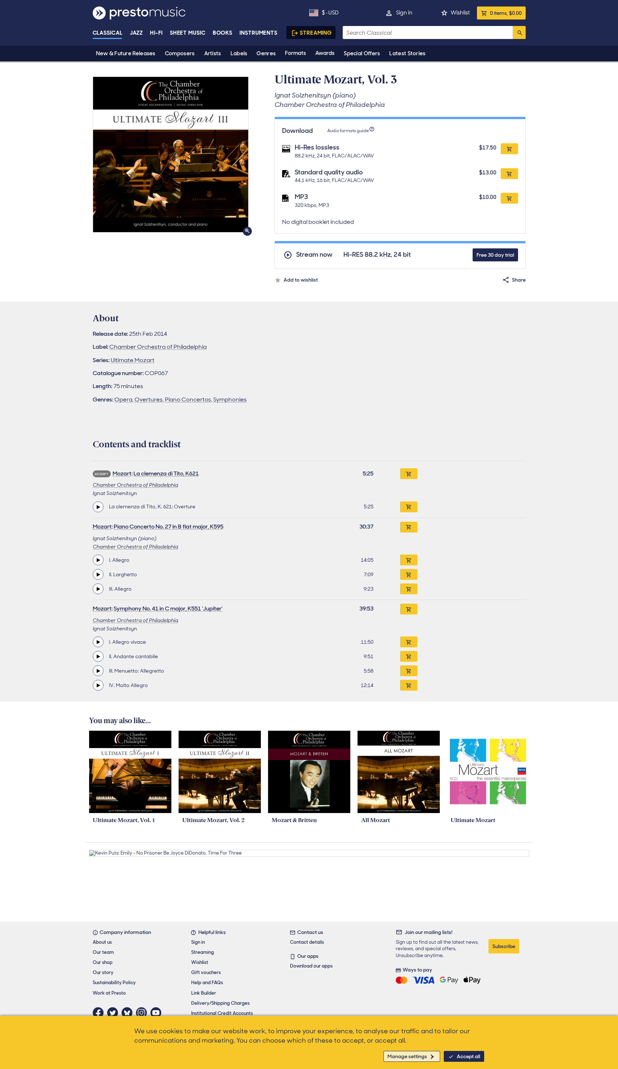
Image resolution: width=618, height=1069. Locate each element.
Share (519, 280)
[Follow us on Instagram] (143, 1012)
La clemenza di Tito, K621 (166, 473)
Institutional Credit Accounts (222, 1013)
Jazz (136, 32)
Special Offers (362, 53)
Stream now (314, 255)
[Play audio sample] (98, 506)
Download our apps (311, 966)
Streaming (316, 32)
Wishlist (460, 12)
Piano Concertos (188, 399)
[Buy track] (408, 506)
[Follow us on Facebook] (100, 1012)
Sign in (404, 12)
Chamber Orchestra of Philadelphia (158, 347)
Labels (239, 53)
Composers (180, 53)
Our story (103, 972)
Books (223, 32)
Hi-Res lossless (317, 147)
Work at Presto (109, 993)
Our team (103, 952)
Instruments (258, 32)
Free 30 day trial (495, 255)
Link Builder (203, 993)
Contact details (307, 942)
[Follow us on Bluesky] (129, 1012)
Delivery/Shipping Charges (220, 1003)
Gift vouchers (206, 972)
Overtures (149, 399)
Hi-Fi (156, 32)
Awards (324, 53)
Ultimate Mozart (132, 360)
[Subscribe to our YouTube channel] (157, 1012)
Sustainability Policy (114, 982)
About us (102, 942)
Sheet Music (188, 32)
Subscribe (503, 946)
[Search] (519, 32)
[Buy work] (408, 473)
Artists (212, 53)
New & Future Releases (125, 53)
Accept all (468, 1056)
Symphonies (230, 399)
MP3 (301, 196)
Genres (266, 53)
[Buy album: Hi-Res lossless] (509, 148)
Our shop (103, 962)
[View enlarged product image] (171, 155)
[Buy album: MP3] (509, 198)
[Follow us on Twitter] (114, 1012)
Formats (295, 53)
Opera (123, 399)
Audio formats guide (348, 131)
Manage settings (407, 1056)
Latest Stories (407, 53)
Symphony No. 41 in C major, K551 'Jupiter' (168, 608)
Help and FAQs (207, 982)
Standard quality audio (329, 172)
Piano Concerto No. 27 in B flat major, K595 (168, 526)
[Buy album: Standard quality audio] (509, 173)
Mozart (122, 473)
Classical (108, 32)
